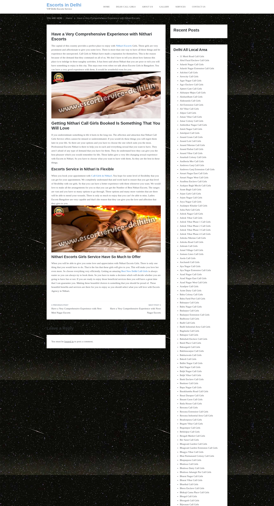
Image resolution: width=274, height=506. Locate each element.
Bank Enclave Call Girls (192, 379)
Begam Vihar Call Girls (191, 423)
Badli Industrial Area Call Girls (195, 327)
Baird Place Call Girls (190, 343)
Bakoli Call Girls (188, 359)
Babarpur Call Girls (189, 302)
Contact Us (199, 7)
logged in (69, 341)
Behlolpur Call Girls (190, 431)
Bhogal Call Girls (188, 496)
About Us (147, 7)
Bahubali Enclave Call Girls (193, 339)
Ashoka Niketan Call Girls (193, 238)
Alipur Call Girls (188, 113)
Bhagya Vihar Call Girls (191, 452)
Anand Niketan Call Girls (192, 145)
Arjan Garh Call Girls (190, 193)
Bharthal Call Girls (189, 484)
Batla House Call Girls (191, 403)
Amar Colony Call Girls (191, 121)
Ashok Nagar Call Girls (191, 213)
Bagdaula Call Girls (189, 331)
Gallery (164, 7)
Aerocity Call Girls (189, 76)
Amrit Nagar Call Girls (191, 129)
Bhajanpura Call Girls (190, 460)
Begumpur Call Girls (190, 428)
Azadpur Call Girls (189, 286)
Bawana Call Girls (189, 407)
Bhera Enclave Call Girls (192, 488)
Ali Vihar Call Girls (189, 109)
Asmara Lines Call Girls (191, 254)
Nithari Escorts (124, 45)
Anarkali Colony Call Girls (193, 157)
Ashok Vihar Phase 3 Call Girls (195, 230)
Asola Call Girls (188, 258)
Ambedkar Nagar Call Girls (193, 125)
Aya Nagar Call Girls (190, 266)
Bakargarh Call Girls (190, 347)
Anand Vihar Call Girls (191, 153)
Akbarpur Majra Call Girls (193, 92)
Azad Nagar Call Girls (191, 274)
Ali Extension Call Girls (191, 105)
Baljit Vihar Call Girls (190, 375)
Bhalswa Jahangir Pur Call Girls (195, 472)
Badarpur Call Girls (189, 310)
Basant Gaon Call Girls (191, 399)
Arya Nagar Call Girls (190, 201)
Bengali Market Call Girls (192, 436)
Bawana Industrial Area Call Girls (196, 415)
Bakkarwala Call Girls (191, 355)
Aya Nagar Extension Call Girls (195, 270)
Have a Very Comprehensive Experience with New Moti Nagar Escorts (76, 310)
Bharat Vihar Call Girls (191, 480)
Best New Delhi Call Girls (134, 271)
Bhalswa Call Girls (189, 464)
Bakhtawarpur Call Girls (192, 351)
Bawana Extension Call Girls (194, 411)
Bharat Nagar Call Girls (191, 476)
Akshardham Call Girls (191, 96)
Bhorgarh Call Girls (189, 500)
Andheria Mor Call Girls (192, 161)
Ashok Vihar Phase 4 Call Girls (195, 234)
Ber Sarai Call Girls (189, 440)
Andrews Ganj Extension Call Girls (197, 169)
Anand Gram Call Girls (191, 137)
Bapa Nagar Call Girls (191, 387)
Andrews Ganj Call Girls (192, 165)
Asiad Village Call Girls (191, 250)
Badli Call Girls (187, 323)
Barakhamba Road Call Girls (194, 391)
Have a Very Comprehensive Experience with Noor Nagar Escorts (135, 310)
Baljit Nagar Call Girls (191, 371)
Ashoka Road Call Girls (191, 242)
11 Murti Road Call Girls (192, 56)
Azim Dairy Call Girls (190, 290)
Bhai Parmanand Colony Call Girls (197, 456)
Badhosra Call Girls (189, 318)
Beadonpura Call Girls (191, 419)
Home (106, 7)
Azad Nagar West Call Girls (193, 282)
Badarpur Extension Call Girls (194, 314)
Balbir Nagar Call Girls (191, 363)
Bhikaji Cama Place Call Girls (194, 492)
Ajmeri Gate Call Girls (191, 88)
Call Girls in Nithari (101, 175)
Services (181, 7)
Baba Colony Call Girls (191, 294)
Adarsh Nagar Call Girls (192, 64)
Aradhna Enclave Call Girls (193, 181)
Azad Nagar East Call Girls (193, 278)
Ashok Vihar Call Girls (191, 218)
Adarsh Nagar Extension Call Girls (197, 68)
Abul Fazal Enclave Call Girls (194, 60)
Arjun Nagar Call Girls (191, 197)
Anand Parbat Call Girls (191, 149)
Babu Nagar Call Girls (191, 306)
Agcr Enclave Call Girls (191, 84)
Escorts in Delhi (64, 4)
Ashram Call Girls (189, 246)
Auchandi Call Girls (189, 262)
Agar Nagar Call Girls (190, 80)
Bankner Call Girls (189, 383)
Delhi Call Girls (126, 7)
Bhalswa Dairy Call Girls (192, 468)
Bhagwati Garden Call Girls (193, 444)
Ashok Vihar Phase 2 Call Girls (195, 226)
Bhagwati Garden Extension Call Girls (199, 448)
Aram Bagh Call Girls (190, 189)
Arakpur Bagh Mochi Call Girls (195, 185)
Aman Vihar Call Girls (191, 117)
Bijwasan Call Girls (189, 504)
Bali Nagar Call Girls (190, 367)
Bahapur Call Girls (189, 335)
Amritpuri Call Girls (189, 133)
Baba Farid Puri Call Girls (192, 298)
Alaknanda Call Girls (190, 100)
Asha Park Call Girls (190, 210)
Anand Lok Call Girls (190, 141)
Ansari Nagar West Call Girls (194, 177)
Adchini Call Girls (189, 72)
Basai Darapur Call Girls (192, 395)
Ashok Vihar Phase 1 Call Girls (195, 222)
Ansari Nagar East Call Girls (194, 173)
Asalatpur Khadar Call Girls (193, 205)
